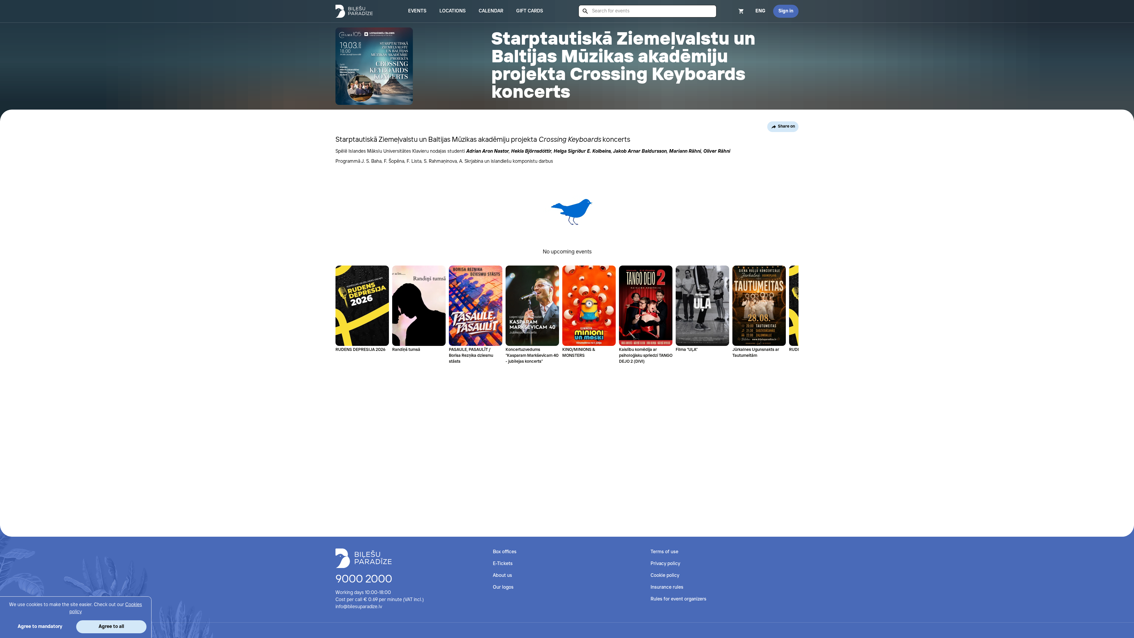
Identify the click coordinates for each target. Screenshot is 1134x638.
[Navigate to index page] (354, 11)
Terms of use (664, 552)
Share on (786, 126)
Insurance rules (667, 587)
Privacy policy (665, 563)
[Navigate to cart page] (733, 11)
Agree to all (111, 626)
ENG (760, 11)
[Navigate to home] (363, 558)
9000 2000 (363, 579)
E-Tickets (503, 563)
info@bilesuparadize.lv (358, 607)
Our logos (503, 587)
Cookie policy (665, 575)
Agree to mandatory (40, 626)
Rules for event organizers (678, 599)
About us (502, 575)
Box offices (505, 552)
